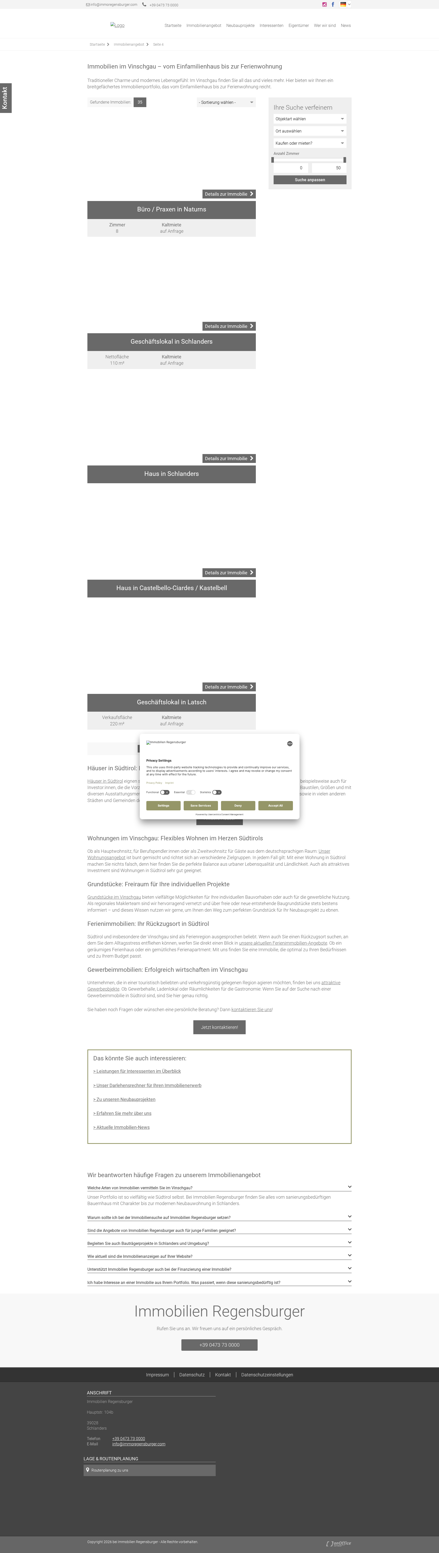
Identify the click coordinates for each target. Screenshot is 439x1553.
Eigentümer (299, 25)
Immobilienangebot (203, 25)
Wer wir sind (325, 25)
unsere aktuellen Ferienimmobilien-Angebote (283, 943)
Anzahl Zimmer (286, 153)
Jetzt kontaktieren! (219, 1027)
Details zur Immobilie (226, 194)
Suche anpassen (310, 179)
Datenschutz (192, 1374)
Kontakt (223, 1374)
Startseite (173, 25)
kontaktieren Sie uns (251, 1009)
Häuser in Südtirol (105, 781)
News (346, 25)
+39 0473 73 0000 (163, 5)
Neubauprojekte (240, 25)
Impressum (157, 1374)
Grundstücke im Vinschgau (114, 897)
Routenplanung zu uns (109, 1470)
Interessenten (272, 25)
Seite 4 (158, 44)
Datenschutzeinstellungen (267, 1374)
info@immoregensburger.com (113, 5)
